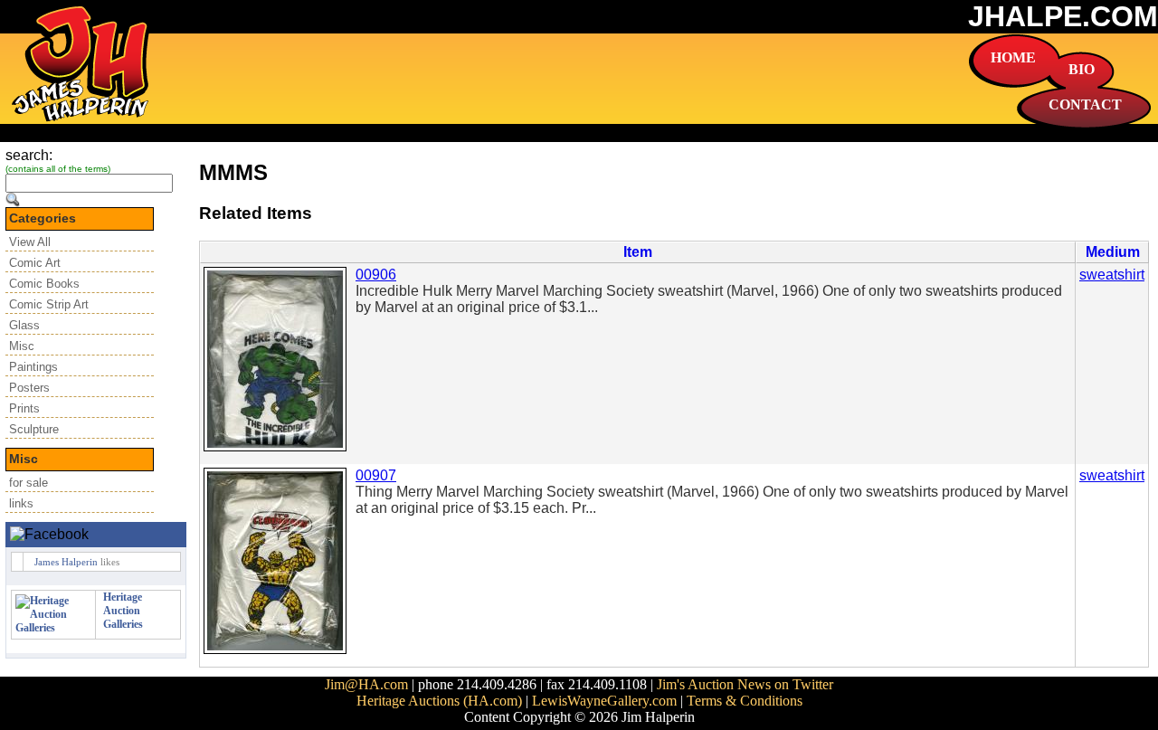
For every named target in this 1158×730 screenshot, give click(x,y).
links (21, 503)
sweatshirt (1111, 274)
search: (28, 155)
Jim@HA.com (366, 684)
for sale (28, 482)
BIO (1081, 69)
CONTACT (1085, 104)
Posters (29, 387)
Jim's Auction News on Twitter (745, 684)
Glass (24, 325)
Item (637, 252)
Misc (21, 346)
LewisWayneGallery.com (604, 700)
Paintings (33, 367)
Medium (1113, 252)
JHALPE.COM (1063, 16)
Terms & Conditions (744, 700)
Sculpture (34, 429)
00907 (376, 475)
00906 (376, 274)
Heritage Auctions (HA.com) (439, 700)
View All (30, 242)
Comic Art (35, 263)
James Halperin (66, 561)
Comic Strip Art (49, 304)
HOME (1013, 57)
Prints (24, 408)
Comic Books (44, 283)
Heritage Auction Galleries (123, 610)
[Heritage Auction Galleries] (53, 627)
